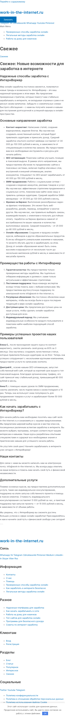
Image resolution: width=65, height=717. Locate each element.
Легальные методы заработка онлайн (25, 35)
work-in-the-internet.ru (21, 12)
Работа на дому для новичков (21, 38)
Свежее (4, 56)
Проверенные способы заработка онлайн (27, 32)
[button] (32, 26)
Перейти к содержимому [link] (12, 1)
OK (45, 713)
